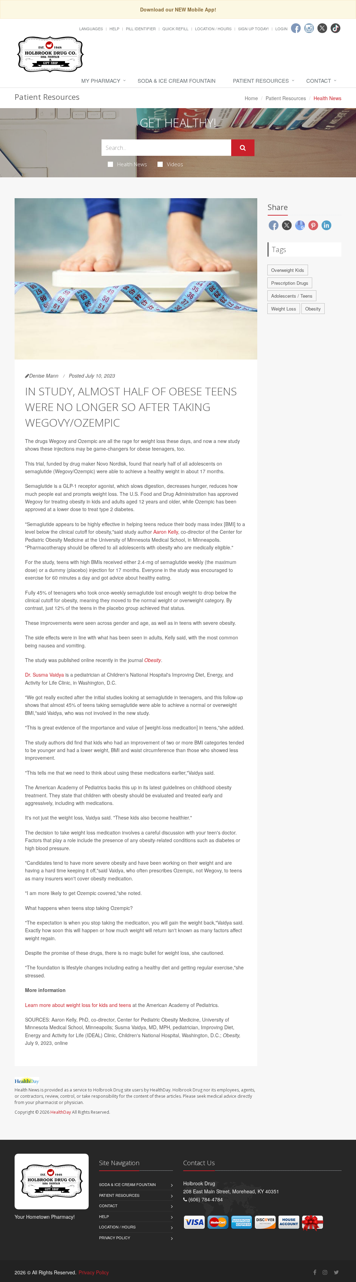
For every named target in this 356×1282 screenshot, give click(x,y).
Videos (175, 164)
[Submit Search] (242, 147)
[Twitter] (322, 28)
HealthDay (60, 1112)
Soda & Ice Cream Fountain (177, 80)
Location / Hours (213, 28)
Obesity (152, 659)
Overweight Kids (287, 270)
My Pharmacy (100, 80)
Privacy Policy (114, 1237)
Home (251, 98)
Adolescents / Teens (292, 295)
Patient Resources (261, 80)
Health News (132, 164)
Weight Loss (283, 308)
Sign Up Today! (253, 28)
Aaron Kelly (165, 531)
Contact (318, 80)
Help (114, 28)
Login (281, 28)
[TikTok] (335, 28)
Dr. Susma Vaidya (44, 674)
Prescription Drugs (289, 283)
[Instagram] (309, 28)
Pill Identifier (141, 28)
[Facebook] (296, 28)
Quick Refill (175, 28)
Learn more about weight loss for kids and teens (78, 1004)
